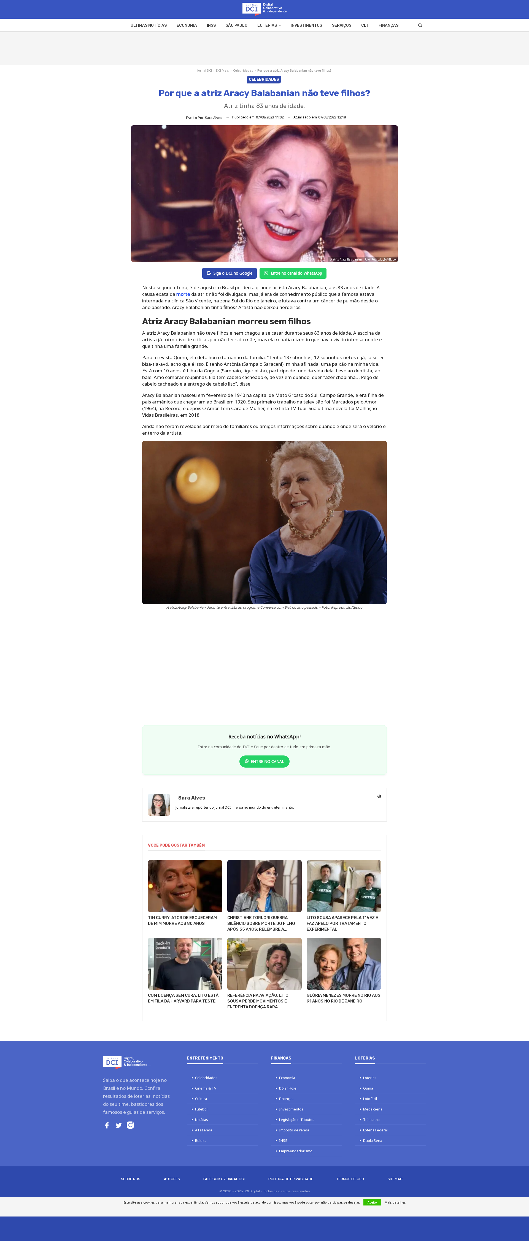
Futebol (201, 1109)
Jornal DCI (204, 70)
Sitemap (395, 1179)
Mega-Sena (372, 1109)
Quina (368, 1088)
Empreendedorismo (295, 1150)
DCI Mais (222, 70)
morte (183, 294)
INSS (211, 25)
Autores (172, 1179)
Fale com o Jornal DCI (224, 1179)
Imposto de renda (294, 1130)
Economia (187, 25)
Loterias (267, 25)
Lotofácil (370, 1098)
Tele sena (371, 1119)
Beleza (200, 1140)
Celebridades (243, 70)
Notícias (201, 1119)
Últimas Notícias (149, 25)
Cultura (201, 1098)
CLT (365, 25)
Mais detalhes (395, 1202)
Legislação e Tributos (296, 1119)
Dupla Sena (372, 1140)
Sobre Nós (130, 1179)
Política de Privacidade (290, 1179)
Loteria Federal (375, 1130)
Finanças (388, 25)
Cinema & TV (205, 1088)
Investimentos (306, 25)
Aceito (372, 1202)
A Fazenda (203, 1130)
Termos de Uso (350, 1179)
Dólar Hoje (287, 1088)
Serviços (341, 25)
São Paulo (236, 25)
